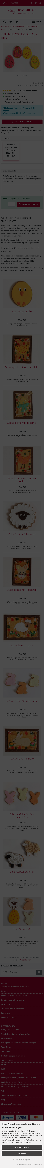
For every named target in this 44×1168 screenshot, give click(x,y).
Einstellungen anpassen (23, 1160)
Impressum (38, 1165)
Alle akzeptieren (22, 1147)
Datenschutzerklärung (24, 1165)
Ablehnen (22, 1153)
